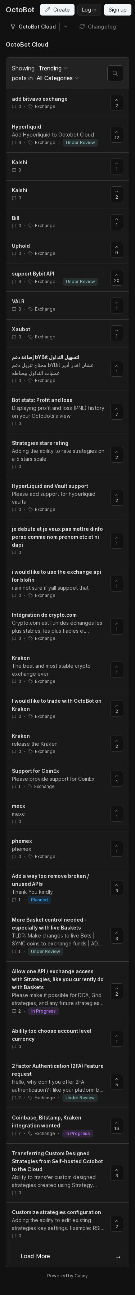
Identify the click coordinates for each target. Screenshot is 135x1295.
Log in (89, 10)
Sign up (118, 10)
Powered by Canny (67, 1275)
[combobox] (53, 68)
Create (61, 10)
